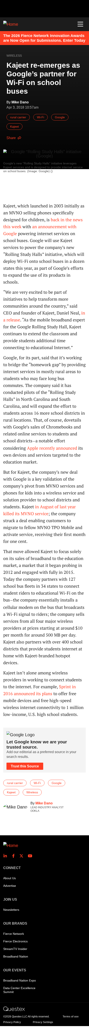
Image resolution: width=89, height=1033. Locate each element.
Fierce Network (13, 933)
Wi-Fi (40, 117)
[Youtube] (31, 856)
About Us (9, 878)
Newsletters (11, 909)
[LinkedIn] (6, 856)
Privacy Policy (12, 1022)
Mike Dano (44, 803)
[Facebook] (14, 856)
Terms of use (71, 1016)
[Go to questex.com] (14, 1008)
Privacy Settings (43, 1022)
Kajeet (14, 126)
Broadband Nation (15, 956)
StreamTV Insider (15, 949)
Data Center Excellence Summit (19, 990)
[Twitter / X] (22, 856)
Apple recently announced (52, 448)
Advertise (9, 885)
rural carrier (18, 117)
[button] (80, 24)
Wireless (14, 55)
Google (60, 117)
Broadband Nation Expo (19, 980)
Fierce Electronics (15, 941)
